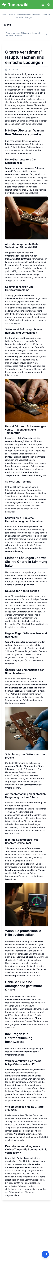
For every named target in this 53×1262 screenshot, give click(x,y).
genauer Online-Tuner (19, 1183)
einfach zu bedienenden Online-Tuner (30, 1097)
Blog (11, 14)
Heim (4, 14)
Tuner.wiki (18, 4)
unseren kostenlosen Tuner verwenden (23, 124)
